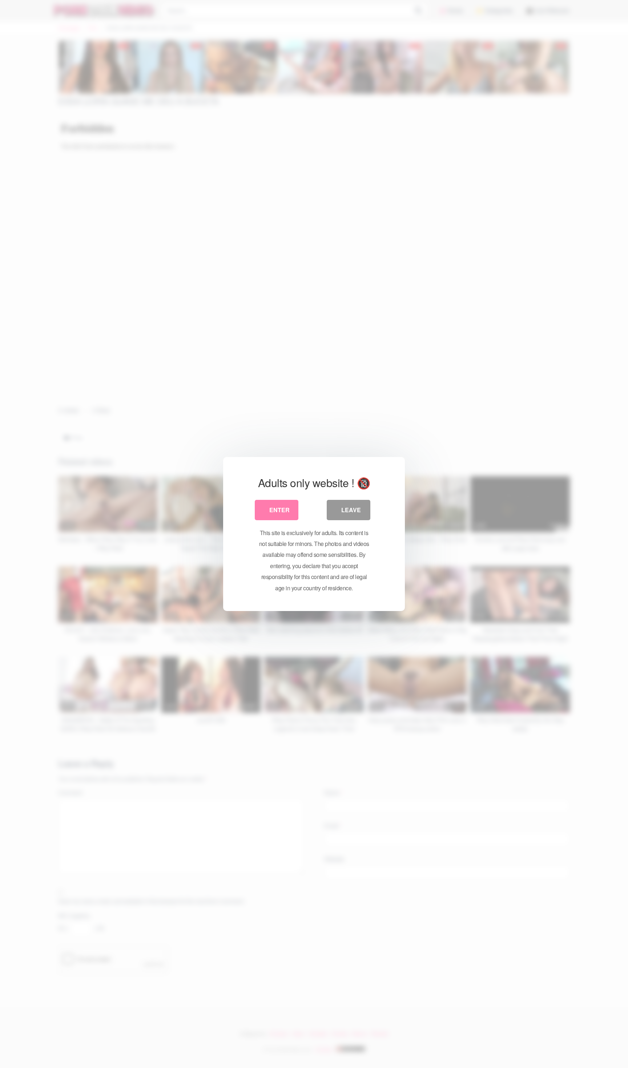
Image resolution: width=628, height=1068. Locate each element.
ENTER (279, 510)
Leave (351, 510)
